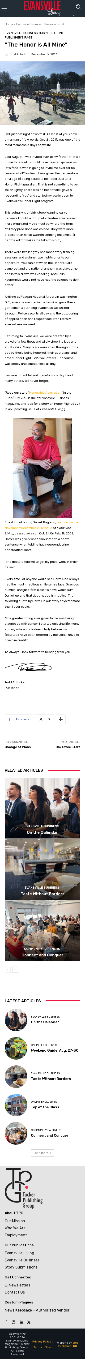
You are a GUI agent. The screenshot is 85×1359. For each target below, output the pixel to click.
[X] (29, 1322)
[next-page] (15, 970)
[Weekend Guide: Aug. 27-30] (16, 1048)
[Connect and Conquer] (42, 930)
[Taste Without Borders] (42, 869)
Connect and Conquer (42, 955)
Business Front (54, 24)
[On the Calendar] (42, 808)
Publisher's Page (18, 37)
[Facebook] (6, 1322)
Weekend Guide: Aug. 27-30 (54, 1050)
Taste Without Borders (42, 893)
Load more (41, 1153)
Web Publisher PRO (68, 1344)
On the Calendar (42, 832)
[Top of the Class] (16, 1105)
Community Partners (42, 948)
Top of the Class (45, 1107)
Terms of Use (42, 1347)
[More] (61, 719)
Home (9, 24)
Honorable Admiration (45, 392)
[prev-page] (8, 970)
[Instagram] (13, 1322)
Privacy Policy (41, 1341)
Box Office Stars (68, 747)
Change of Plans (18, 747)
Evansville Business (28, 24)
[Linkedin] (21, 1322)
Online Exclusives (44, 1045)
